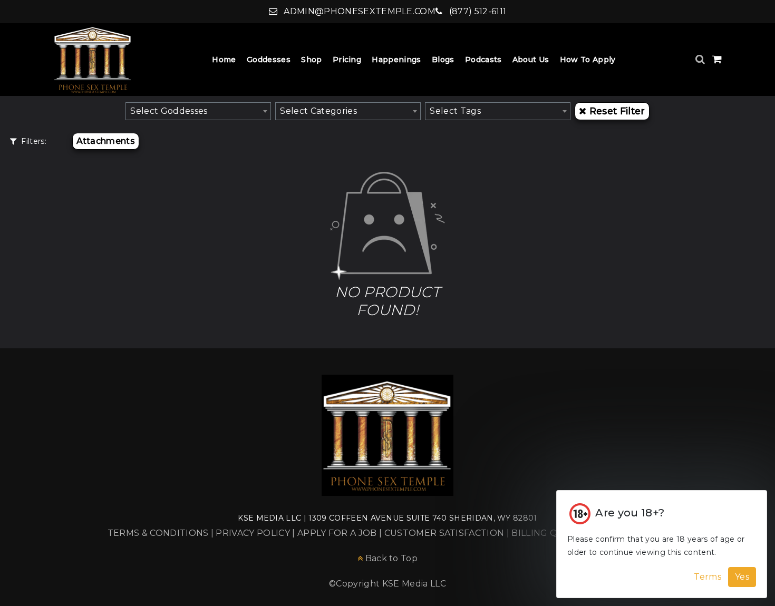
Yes (742, 577)
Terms (707, 577)
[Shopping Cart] (717, 59)
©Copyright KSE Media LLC (387, 584)
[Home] (92, 59)
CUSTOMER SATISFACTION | (448, 533)
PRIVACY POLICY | (256, 533)
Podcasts (483, 59)
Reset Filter (617, 110)
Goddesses (268, 59)
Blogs (443, 59)
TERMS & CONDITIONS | (162, 533)
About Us (530, 59)
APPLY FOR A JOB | (340, 533)
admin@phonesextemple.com (358, 11)
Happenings (396, 59)
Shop (311, 59)
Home (224, 59)
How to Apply (588, 59)
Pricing (347, 59)
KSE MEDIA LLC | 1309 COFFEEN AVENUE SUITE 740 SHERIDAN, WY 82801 (387, 518)
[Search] (701, 59)
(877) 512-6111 (476, 11)
